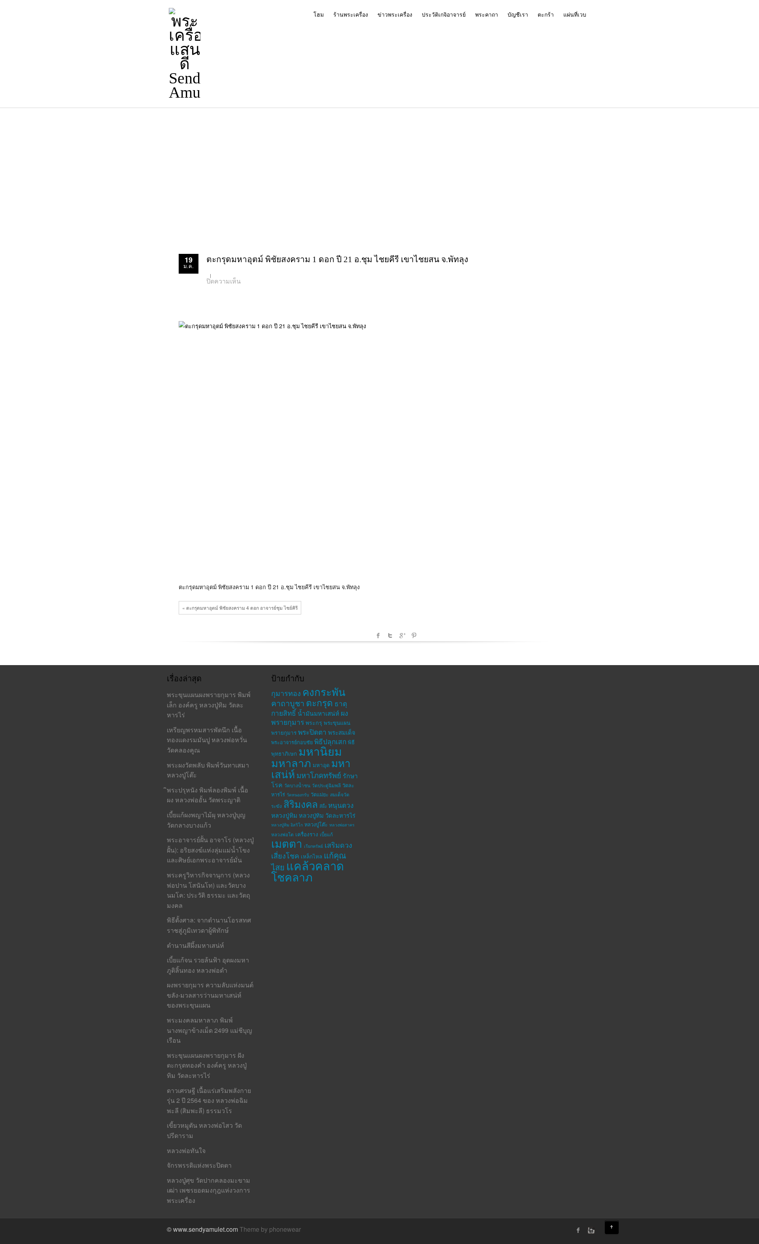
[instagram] (590, 1230)
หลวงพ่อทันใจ (186, 1150)
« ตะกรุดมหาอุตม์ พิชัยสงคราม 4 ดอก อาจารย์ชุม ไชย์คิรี (240, 607)
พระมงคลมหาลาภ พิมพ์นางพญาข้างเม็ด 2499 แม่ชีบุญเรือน (209, 1030)
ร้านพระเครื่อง (350, 14)
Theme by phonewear (270, 1229)
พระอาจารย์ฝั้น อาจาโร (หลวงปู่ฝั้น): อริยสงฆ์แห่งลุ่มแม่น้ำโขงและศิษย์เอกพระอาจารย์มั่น (210, 849)
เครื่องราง (306, 834)
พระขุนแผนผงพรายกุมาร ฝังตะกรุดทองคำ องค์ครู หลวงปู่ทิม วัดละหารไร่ (207, 1065)
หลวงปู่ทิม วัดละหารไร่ (327, 815)
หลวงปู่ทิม (284, 815)
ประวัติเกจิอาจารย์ (444, 14)
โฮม (318, 14)
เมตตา (286, 843)
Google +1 (402, 635)
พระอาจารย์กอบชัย (292, 742)
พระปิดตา (312, 732)
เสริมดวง (338, 844)
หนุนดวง (340, 805)
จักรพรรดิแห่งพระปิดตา (199, 1165)
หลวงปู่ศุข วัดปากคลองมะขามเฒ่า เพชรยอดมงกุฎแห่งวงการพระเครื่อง (208, 1190)
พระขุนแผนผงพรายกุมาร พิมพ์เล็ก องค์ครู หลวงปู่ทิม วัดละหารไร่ (209, 704)
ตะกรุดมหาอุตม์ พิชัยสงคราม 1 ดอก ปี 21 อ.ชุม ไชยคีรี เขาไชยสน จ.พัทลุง (337, 259)
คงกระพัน (324, 691)
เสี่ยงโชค (285, 855)
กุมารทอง (286, 693)
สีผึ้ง (323, 806)
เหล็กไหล (311, 856)
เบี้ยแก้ (326, 834)
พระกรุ (314, 722)
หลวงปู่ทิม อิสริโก (287, 825)
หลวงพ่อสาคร (342, 825)
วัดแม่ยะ (320, 794)
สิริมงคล (300, 804)
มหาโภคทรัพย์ (318, 775)
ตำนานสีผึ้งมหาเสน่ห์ (195, 945)
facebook (378, 635)
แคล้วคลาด (315, 865)
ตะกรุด (319, 702)
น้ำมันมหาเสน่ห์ (318, 713)
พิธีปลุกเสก (330, 741)
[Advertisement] (379, 167)
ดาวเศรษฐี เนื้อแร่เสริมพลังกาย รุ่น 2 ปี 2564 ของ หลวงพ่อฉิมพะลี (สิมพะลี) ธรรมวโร (209, 1100)
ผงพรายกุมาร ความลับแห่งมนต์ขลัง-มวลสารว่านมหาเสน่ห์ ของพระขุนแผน (210, 995)
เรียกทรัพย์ (313, 846)
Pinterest (414, 635)
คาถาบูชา (287, 703)
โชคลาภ (292, 876)
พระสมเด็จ (341, 732)
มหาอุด (321, 765)
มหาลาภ (291, 762)
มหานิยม (320, 751)
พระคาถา (486, 14)
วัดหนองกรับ (298, 795)
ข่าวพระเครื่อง (395, 14)
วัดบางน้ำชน (297, 785)
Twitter (390, 635)
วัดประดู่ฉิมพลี (326, 785)
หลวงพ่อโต (282, 834)
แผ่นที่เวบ (574, 14)
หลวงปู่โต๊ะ (316, 824)
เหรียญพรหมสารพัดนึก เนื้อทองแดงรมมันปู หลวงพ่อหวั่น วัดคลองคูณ (207, 739)
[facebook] (578, 1230)
